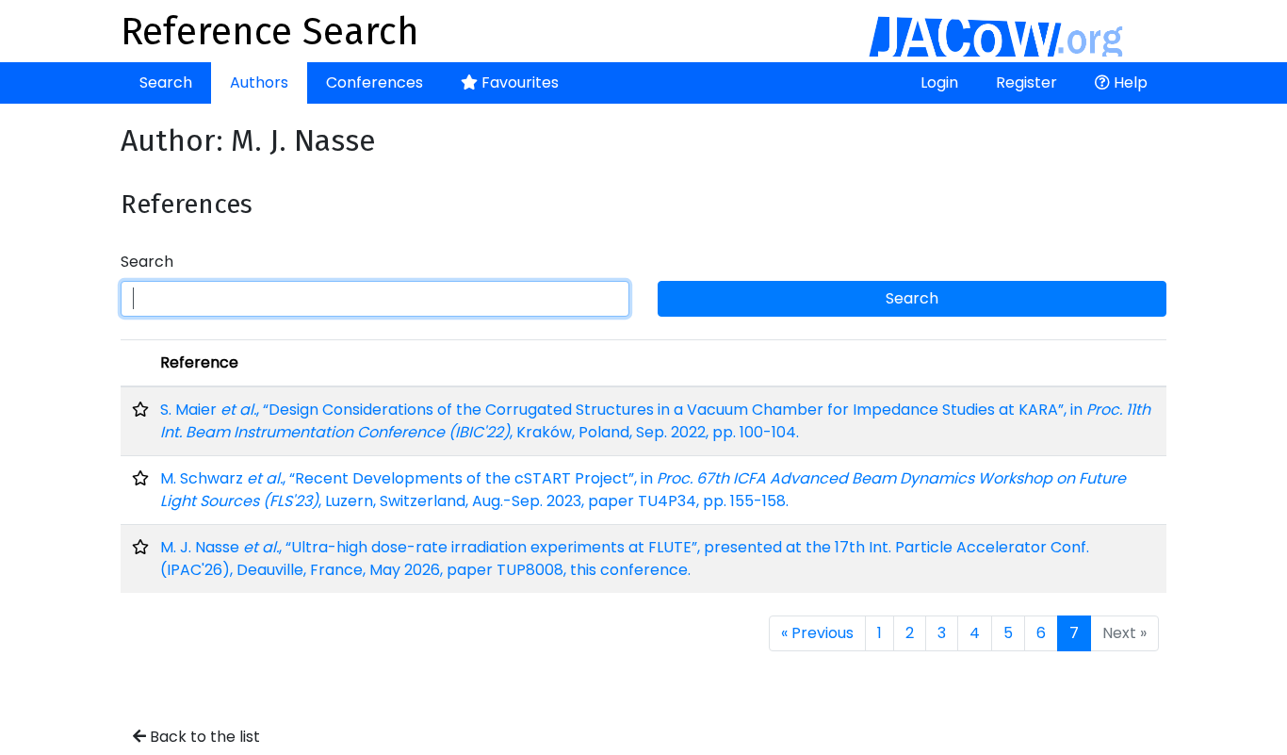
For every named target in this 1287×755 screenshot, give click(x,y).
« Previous (817, 633)
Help (1129, 82)
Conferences (374, 82)
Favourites (518, 82)
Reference (199, 362)
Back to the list (203, 736)
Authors (259, 82)
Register (1026, 82)
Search (165, 82)
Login (939, 82)
